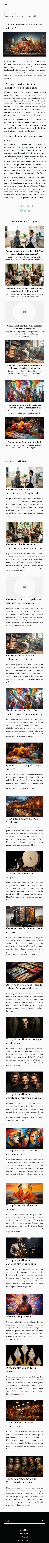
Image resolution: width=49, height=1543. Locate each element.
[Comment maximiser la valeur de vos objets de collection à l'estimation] (24, 351)
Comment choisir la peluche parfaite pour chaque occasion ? (23, 603)
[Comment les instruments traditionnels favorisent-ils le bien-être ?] (24, 275)
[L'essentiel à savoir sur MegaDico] (24, 861)
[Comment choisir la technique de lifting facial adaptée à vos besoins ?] (24, 237)
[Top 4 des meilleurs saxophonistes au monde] (24, 1248)
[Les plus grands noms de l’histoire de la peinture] (24, 1466)
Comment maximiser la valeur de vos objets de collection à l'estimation (21, 659)
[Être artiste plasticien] (24, 1304)
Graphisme (24, 1530)
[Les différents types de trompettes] (24, 1410)
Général (13, 13)
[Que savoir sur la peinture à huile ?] (24, 428)
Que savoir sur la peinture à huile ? (24, 442)
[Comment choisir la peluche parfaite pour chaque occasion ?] (24, 312)
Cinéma (24, 1527)
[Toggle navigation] (6, 4)
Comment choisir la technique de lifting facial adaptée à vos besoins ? (22, 493)
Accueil (4, 13)
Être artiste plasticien (19, 1316)
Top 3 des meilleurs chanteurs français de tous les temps (22, 1098)
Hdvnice (39, 95)
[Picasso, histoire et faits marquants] (24, 1355)
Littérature (24, 1534)
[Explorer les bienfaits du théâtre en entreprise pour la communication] (24, 391)
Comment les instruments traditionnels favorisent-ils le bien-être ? (23, 548)
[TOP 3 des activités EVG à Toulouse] (24, 806)
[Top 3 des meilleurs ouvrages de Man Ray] (24, 1027)
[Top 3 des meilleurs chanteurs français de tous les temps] (24, 1082)
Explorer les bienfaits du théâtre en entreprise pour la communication (24, 714)
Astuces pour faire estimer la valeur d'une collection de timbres (24, 988)
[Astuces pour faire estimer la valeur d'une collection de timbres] (24, 972)
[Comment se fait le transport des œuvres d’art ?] (24, 916)
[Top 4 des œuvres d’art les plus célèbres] (24, 1193)
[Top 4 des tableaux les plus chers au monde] (24, 1138)
